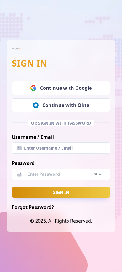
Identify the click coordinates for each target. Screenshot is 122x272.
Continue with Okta (65, 105)
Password (23, 163)
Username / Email (33, 137)
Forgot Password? (33, 207)
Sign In (61, 192)
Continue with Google (66, 88)
